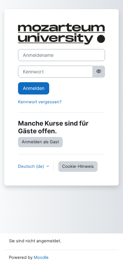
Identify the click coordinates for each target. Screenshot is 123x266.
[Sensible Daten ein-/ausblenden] (98, 72)
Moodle (41, 257)
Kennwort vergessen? (39, 101)
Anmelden (33, 88)
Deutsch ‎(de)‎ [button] (31, 166)
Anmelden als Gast (40, 141)
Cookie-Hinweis (78, 166)
